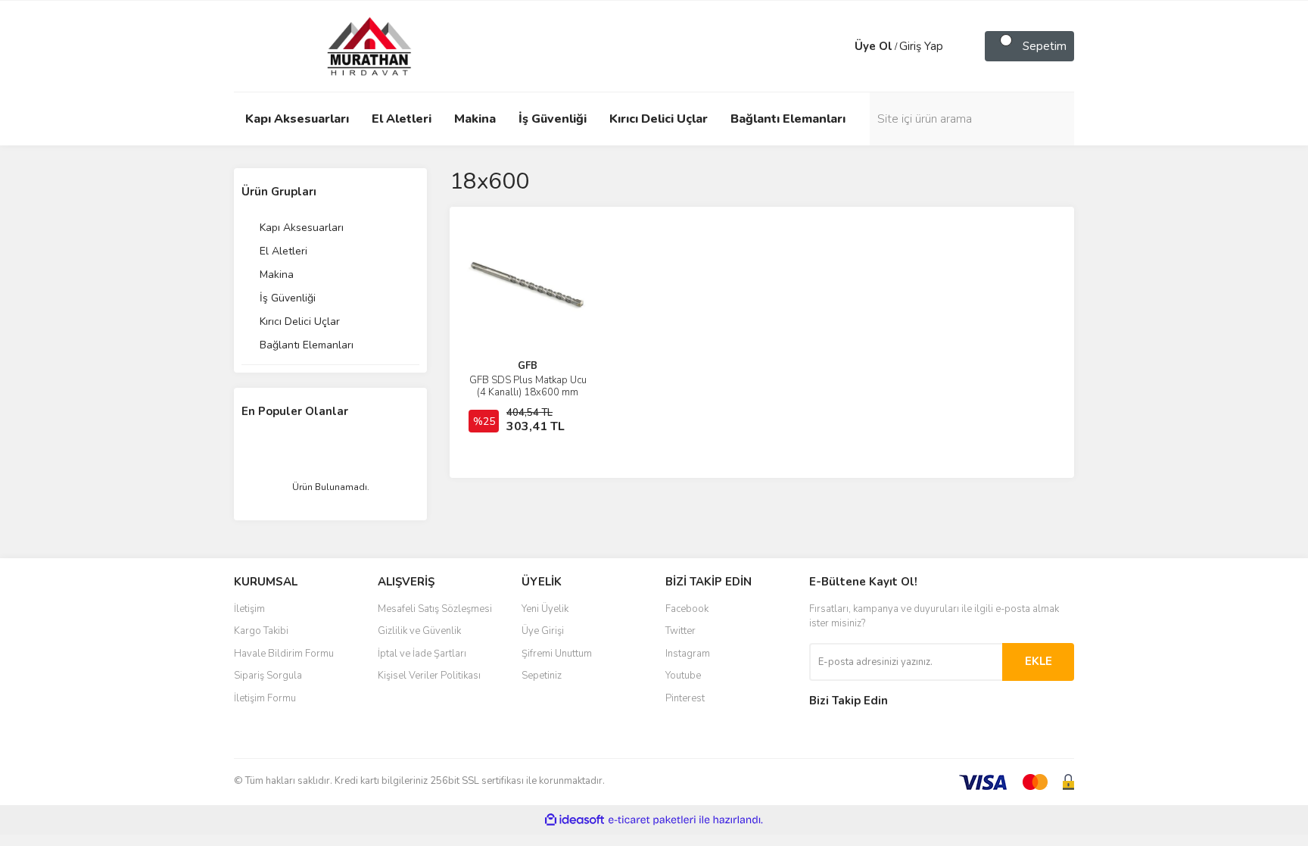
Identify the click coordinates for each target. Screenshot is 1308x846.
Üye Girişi (543, 631)
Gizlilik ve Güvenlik (419, 631)
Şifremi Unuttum (557, 653)
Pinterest (685, 698)
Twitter (680, 631)
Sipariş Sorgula (268, 675)
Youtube (683, 675)
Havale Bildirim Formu (284, 653)
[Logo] (355, 45)
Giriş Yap (921, 46)
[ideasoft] (574, 820)
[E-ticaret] (652, 820)
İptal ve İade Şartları (422, 653)
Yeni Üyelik (545, 609)
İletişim (249, 609)
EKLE (1038, 661)
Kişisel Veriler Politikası (429, 675)
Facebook (686, 609)
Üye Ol (873, 46)
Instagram (687, 653)
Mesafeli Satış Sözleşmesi (435, 609)
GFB (527, 366)
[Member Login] (839, 46)
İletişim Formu (265, 698)
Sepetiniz (542, 675)
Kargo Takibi (261, 631)
